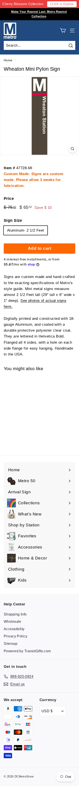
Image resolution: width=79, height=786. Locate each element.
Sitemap (10, 643)
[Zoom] (72, 148)
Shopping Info (15, 614)
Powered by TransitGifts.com (27, 651)
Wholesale (12, 621)
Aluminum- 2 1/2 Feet (25, 230)
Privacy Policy (15, 636)
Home (8, 60)
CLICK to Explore (62, 4)
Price (9, 198)
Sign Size (13, 220)
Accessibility (14, 629)
